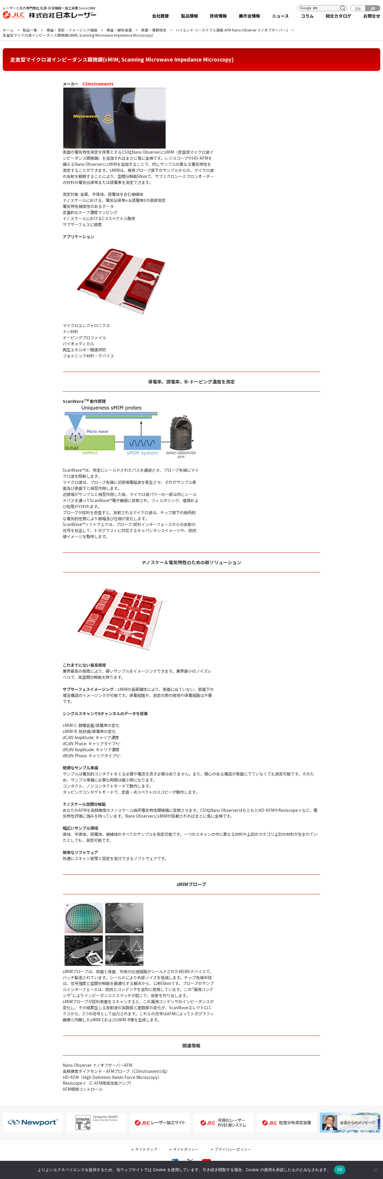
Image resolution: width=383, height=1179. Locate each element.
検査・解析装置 (119, 30)
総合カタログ (338, 16)
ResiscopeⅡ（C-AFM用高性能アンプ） (98, 1083)
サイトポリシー (186, 1149)
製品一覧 (30, 30)
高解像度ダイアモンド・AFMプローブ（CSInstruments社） (116, 1071)
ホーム (8, 30)
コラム (307, 16)
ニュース (280, 16)
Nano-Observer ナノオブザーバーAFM (97, 1065)
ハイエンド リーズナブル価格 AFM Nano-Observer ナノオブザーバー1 (232, 30)
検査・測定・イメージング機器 (72, 30)
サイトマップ (146, 1149)
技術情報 (218, 16)
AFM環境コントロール (82, 1089)
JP (372, 8)
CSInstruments (98, 84)
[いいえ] (375, 1170)
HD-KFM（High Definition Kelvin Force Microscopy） (112, 1077)
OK (340, 1169)
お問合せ (371, 16)
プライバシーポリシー (233, 1149)
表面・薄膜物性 (154, 30)
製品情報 (189, 16)
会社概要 (160, 16)
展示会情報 (249, 16)
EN (358, 8)
